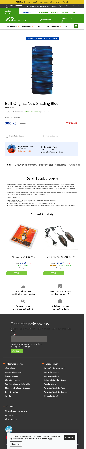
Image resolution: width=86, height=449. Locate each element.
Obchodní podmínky (12, 380)
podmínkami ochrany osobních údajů (26, 345)
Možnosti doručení (52, 136)
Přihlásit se (16, 351)
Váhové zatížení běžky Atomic (55, 388)
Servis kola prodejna (51, 376)
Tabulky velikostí (50, 384)
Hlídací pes (74, 164)
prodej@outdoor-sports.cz (52, 152)
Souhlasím (69, 438)
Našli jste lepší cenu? (16, 136)
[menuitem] (13, 26)
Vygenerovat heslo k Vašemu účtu (69, 6)
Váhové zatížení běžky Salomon (55, 392)
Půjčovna (64, 12)
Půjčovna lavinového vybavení (55, 380)
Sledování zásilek (11, 392)
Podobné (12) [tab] (46, 164)
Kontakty (54, 12)
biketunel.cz (26, 12)
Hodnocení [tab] (60, 164)
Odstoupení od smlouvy (13, 372)
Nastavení (15, 444)
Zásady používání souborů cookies (17, 388)
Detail (17, 273)
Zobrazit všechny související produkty (42, 39)
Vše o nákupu (43, 12)
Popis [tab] (8, 164)
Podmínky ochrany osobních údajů (17, 384)
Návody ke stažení (51, 396)
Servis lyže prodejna (51, 372)
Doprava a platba (11, 376)
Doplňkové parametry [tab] (26, 164)
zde (50, 439)
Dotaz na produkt (24, 151)
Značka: (45, 112)
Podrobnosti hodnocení (32, 112)
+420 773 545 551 (48, 149)
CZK (73, 12)
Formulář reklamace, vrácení (54, 368)
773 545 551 (12, 415)
